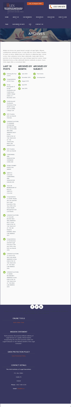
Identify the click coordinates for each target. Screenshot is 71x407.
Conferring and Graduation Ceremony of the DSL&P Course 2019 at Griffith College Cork (11, 106)
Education (50, 17)
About (35, 37)
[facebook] (32, 307)
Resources (38, 17)
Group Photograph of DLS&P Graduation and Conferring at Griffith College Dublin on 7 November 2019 (11, 91)
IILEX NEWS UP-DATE (18, 25)
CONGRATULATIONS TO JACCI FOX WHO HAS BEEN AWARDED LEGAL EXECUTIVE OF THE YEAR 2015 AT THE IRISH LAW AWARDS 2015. (13, 261)
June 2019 (24, 88)
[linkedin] (41, 307)
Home (7, 17)
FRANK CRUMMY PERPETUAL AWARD (11, 167)
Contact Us (39, 24)
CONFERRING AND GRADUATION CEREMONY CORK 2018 (11, 158)
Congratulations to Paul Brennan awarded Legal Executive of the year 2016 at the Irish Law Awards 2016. (11, 244)
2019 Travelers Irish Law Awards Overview (11, 116)
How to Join (62, 17)
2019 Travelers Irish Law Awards (11, 150)
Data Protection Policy (19, 356)
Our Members (26, 17)
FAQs (6, 24)
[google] (37, 307)
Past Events (40, 74)
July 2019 (24, 85)
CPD (29, 25)
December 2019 (26, 77)
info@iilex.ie (20, 389)
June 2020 (24, 74)
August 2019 (25, 81)
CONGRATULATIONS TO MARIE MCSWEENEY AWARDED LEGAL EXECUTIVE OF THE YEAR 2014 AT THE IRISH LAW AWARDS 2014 (13, 279)
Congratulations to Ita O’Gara (11, 80)
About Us (15, 17)
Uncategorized (41, 77)
